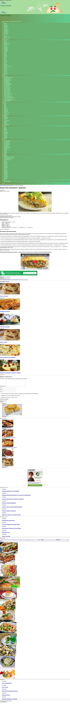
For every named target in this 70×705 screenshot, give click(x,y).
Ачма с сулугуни (4, 296)
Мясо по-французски (8, 66)
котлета (20, 539)
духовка (7, 539)
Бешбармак (6, 44)
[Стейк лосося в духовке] (7, 621)
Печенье (5, 161)
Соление (5, 121)
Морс (5, 106)
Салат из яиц (6, 86)
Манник (5, 173)
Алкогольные (6, 114)
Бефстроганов (7, 43)
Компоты (5, 109)
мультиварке (31, 539)
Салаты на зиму (7, 98)
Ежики (5, 54)
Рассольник (6, 31)
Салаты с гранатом (7, 100)
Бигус (5, 45)
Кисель (5, 108)
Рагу (5, 74)
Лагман (5, 27)
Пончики (5, 175)
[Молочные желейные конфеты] (7, 678)
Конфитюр (6, 117)
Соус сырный (6, 143)
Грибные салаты (7, 79)
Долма (5, 53)
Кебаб (5, 59)
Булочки (5, 164)
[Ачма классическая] (10, 324)
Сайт (1, 391)
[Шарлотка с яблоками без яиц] (8, 655)
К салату (5, 153)
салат (58, 539)
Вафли (5, 155)
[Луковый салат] (7, 667)
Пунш (5, 102)
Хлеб (5, 160)
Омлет (5, 67)
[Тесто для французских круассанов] (7, 436)
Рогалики (6, 163)
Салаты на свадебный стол (9, 99)
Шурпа (5, 37)
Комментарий (3, 386)
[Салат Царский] (8, 598)
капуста (15, 539)
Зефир (5, 128)
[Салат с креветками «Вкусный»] (7, 610)
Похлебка (6, 30)
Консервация (6, 124)
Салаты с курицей (7, 83)
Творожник (6, 176)
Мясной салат (6, 81)
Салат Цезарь (6, 95)
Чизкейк (5, 170)
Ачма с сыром (3, 342)
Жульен (5, 56)
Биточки (5, 46)
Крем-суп (6, 26)
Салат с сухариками (8, 92)
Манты (5, 65)
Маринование (6, 120)
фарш (9, 276)
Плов (5, 71)
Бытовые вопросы (7, 181)
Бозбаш (5, 23)
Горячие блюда (5, 39)
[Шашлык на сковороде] (7, 564)
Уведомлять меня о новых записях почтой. (9, 397)
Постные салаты (7, 89)
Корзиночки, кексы (7, 159)
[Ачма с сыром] (10, 340)
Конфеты (6, 130)
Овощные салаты (7, 87)
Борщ (5, 24)
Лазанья (5, 61)
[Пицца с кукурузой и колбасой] (9, 553)
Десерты (4, 125)
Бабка (5, 42)
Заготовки (4, 115)
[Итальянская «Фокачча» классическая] (7, 446)
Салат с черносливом (8, 94)
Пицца (5, 168)
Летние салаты (7, 85)
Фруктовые (6, 110)
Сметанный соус (7, 141)
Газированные (7, 112)
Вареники (6, 49)
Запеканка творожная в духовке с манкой (10, 372)
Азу (4, 40)
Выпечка (4, 154)
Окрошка (5, 29)
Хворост (5, 162)
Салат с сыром (7, 93)
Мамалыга (6, 64)
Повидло (5, 118)
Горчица (5, 148)
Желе (5, 127)
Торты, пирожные (7, 158)
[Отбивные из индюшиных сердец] (10, 587)
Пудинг (5, 135)
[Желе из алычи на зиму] (8, 644)
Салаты (3, 75)
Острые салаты (7, 88)
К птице (5, 151)
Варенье (5, 116)
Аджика (5, 122)
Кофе (5, 104)
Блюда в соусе (7, 147)
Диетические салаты (8, 84)
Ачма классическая (5, 326)
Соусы (3, 139)
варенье (2, 539)
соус (61, 539)
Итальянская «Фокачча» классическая (9, 447)
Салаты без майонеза (8, 96)
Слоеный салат (7, 101)
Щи (4, 38)
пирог (42, 539)
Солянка (5, 33)
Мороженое (6, 133)
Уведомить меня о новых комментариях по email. (10, 395)
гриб (5, 539)
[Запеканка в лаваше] (10, 309)
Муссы (5, 134)
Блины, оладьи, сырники (8, 157)
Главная (1, 185)
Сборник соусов (7, 140)
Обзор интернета (7, 180)
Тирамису (6, 137)
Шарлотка (6, 172)
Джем (5, 123)
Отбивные (6, 68)
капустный (6, 276)
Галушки (5, 50)
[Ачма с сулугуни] (10, 294)
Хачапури (6, 169)
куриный (25, 539)
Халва (5, 138)
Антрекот (6, 41)
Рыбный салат (7, 82)
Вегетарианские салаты (8, 77)
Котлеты (5, 60)
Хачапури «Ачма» (5, 415)
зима (13, 539)
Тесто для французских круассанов (8, 437)
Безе (5, 126)
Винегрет (6, 76)
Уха (4, 35)
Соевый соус (6, 142)
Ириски (5, 129)
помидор (50, 539)
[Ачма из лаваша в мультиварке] (10, 355)
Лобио (5, 63)
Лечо (5, 119)
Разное (3, 179)
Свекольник (6, 32)
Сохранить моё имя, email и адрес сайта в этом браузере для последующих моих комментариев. (19, 393)
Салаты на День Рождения (9, 97)
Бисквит (5, 165)
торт (67, 539)
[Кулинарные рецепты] (6, 19)
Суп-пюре (6, 34)
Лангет (5, 62)
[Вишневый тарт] (7, 456)
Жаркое (5, 55)
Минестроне (6, 28)
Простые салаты (7, 90)
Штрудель (6, 171)
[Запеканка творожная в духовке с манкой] (10, 370)
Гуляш (5, 52)
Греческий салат (7, 78)
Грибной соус (6, 149)
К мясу (5, 150)
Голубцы (5, 51)
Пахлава (5, 166)
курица (28, 539)
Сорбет (5, 136)
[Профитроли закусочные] (7, 427)
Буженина (6, 48)
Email (1, 389)
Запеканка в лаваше (5, 311)
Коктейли (6, 113)
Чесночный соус (7, 146)
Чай (5, 103)
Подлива (5, 72)
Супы (3, 22)
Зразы (5, 57)
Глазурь (5, 177)
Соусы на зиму (7, 144)
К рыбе (5, 152)
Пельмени (6, 70)
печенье (39, 539)
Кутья (5, 131)
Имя (1, 387)
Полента (5, 73)
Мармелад (6, 132)
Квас (5, 105)
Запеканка (6, 174)
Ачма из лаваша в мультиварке (7, 357)
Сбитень (5, 107)
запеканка (2, 276)
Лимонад (6, 111)
